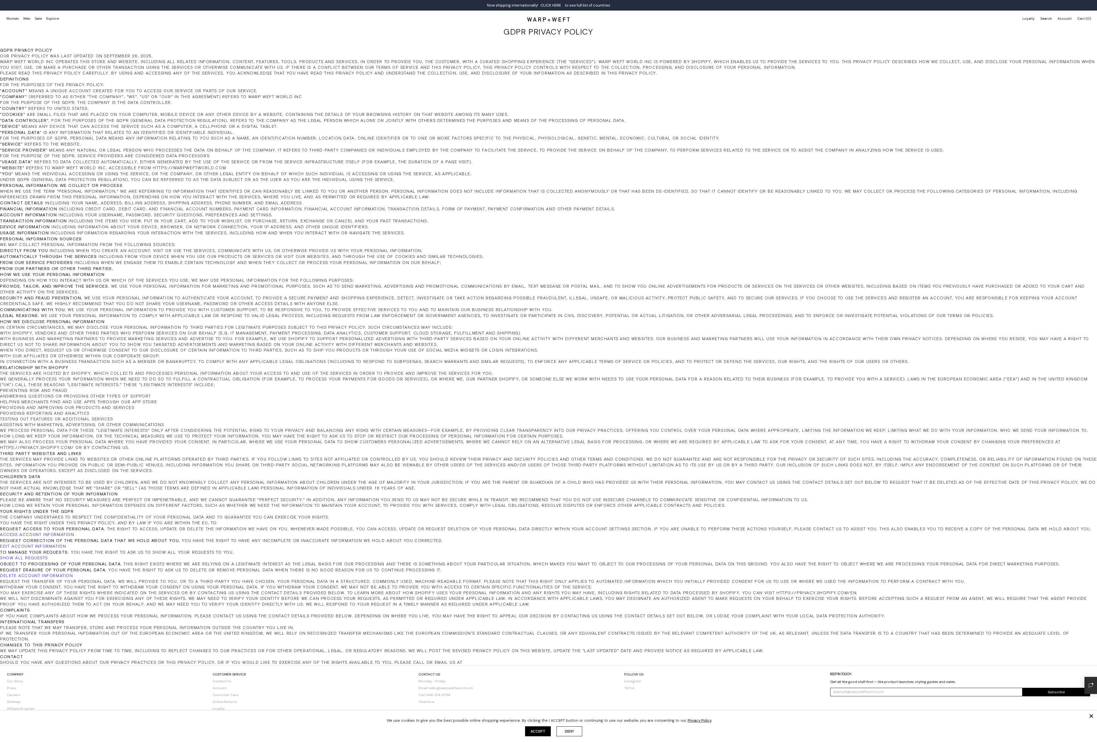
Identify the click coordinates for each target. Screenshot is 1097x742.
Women (12, 18)
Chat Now (427, 701)
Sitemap (14, 701)
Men (26, 18)
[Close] (1091, 716)
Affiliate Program (21, 708)
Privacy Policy (700, 720)
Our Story (15, 681)
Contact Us (222, 681)
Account (220, 688)
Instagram (632, 681)
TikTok (629, 688)
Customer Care (225, 695)
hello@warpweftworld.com (451, 688)
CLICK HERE (551, 5)
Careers (13, 695)
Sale (38, 18)
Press (11, 688)
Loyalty (1028, 18)
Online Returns (225, 701)
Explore (52, 18)
